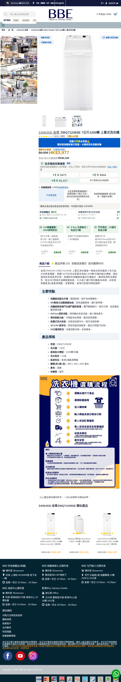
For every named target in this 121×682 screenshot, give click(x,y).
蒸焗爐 (16, 20)
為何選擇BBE (96, 263)
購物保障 (6, 619)
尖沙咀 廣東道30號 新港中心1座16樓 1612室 (59, 599)
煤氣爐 (35, 20)
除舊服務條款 (63, 187)
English (60, 3)
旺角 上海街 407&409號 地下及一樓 (19, 577)
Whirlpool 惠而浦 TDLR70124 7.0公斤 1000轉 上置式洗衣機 (79, 541)
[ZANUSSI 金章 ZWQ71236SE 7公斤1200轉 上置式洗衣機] (79, 74)
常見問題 (6, 631)
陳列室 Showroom (15, 570)
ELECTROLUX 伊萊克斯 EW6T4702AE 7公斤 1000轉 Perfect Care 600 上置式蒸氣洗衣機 (107, 542)
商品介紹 (44, 263)
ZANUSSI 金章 (49, 132)
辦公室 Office (51, 593)
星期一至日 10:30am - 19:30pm (21, 582)
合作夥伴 (6, 627)
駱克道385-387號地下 (56, 575)
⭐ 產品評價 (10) (60, 263)
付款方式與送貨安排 (12, 615)
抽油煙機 (26, 20)
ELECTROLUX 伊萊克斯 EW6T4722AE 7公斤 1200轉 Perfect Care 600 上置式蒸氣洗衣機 (51, 542)
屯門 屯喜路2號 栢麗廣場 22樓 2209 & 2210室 (98, 576)
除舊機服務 (54, 187)
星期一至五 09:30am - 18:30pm (61, 604)
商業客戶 (6, 623)
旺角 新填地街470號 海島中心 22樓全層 (20, 599)
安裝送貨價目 (79, 263)
